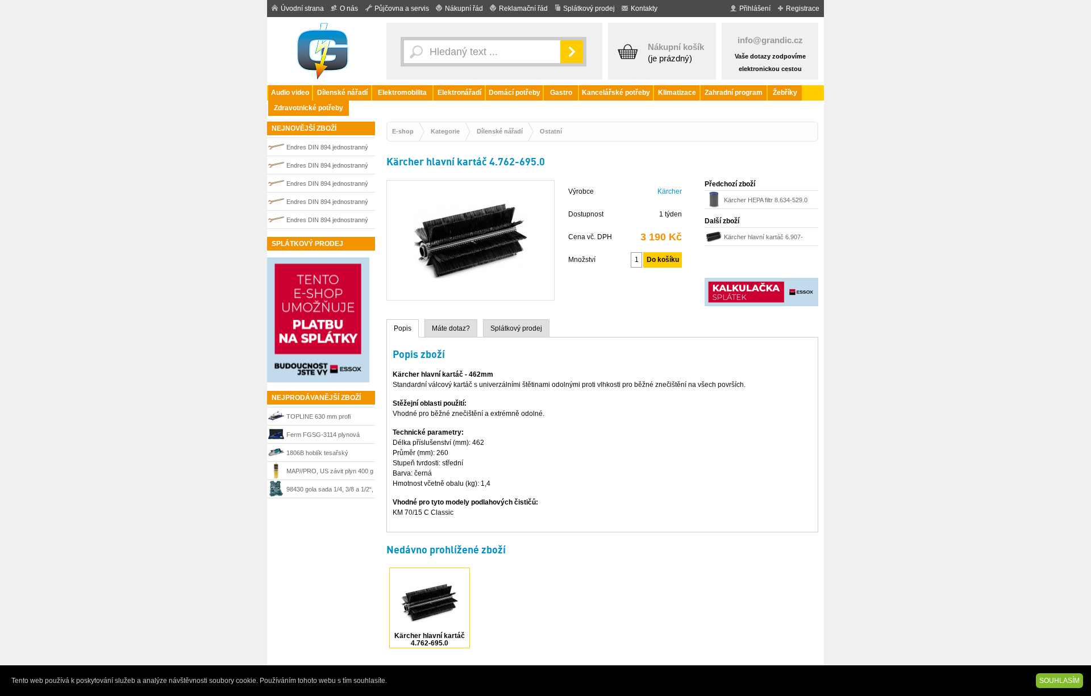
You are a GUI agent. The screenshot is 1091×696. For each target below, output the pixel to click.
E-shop (403, 131)
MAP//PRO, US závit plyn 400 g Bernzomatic (329, 472)
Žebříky (785, 93)
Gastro (561, 93)
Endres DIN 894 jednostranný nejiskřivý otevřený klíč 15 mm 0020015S (328, 185)
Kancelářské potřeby (616, 93)
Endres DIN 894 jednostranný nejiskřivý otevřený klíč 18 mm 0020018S (328, 221)
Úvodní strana (302, 8)
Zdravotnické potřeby (308, 108)
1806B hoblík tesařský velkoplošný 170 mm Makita (324, 454)
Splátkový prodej (589, 8)
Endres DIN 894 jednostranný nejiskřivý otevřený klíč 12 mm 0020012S (328, 148)
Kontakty (644, 8)
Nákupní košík (676, 47)
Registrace (802, 8)
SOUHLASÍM (1059, 681)
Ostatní (551, 131)
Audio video (290, 93)
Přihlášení (755, 8)
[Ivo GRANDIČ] (324, 51)
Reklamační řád (523, 8)
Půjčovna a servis (401, 8)
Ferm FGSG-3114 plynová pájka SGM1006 (323, 436)
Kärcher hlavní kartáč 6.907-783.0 (763, 238)
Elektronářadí (459, 93)
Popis (402, 328)
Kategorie (445, 131)
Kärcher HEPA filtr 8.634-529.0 (765, 200)
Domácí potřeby (514, 93)
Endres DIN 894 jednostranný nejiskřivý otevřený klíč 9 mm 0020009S (327, 167)
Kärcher (669, 191)
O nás (349, 8)
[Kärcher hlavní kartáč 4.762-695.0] (470, 295)
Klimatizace (677, 93)
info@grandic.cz (770, 40)
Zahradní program (734, 93)
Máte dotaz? (451, 328)
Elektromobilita (402, 93)
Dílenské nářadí (342, 93)
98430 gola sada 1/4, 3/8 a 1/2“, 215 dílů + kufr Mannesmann (329, 490)
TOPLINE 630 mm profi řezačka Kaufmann (318, 418)
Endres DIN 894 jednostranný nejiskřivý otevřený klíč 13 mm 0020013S (328, 203)
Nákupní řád (464, 8)
